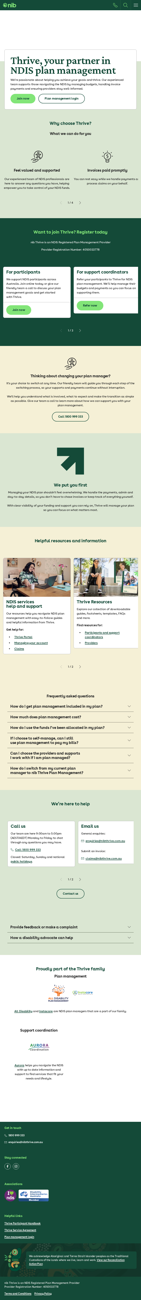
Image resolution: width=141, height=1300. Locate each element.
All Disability (23, 1011)
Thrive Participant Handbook (22, 1223)
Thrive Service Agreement (20, 1230)
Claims (19, 648)
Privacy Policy (43, 1293)
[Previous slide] (61, 202)
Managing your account (31, 643)
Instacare (46, 1011)
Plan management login (19, 1236)
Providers (91, 643)
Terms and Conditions (17, 1293)
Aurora (19, 1065)
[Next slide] (80, 202)
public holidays (21, 861)
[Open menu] (136, 5)
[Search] (125, 5)
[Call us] (115, 5)
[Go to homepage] (9, 5)
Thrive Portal (23, 637)
